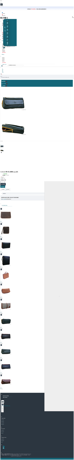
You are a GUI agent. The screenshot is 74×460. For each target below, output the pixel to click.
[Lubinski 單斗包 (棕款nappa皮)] (6, 336)
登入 (2, 199)
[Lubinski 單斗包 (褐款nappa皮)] (6, 381)
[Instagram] (4, 448)
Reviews (4, 193)
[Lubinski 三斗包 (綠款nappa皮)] (6, 321)
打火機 (7, 40)
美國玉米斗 (7, 33)
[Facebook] (4, 446)
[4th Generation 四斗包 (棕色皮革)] (6, 230)
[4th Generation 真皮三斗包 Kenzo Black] (6, 245)
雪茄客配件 (7, 23)
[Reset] (1, 4)
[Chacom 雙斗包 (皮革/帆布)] (6, 306)
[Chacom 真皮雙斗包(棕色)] (6, 290)
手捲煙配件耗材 (7, 43)
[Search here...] (2, 20)
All (7, 20)
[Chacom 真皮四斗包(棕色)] (6, 275)
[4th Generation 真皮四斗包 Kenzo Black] (6, 260)
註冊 (5, 199)
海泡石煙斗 (7, 30)
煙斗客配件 (7, 37)
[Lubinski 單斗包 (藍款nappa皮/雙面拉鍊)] (6, 366)
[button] (3, 184)
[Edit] (1, 80)
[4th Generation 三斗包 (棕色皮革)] (6, 215)
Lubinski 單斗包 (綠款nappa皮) (5, 77)
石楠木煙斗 (7, 27)
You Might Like (4, 205)
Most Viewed (5, 397)
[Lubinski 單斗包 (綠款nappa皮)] (6, 351)
